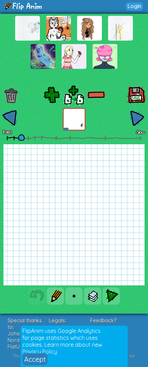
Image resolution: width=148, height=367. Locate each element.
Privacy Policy (39, 351)
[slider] (21, 137)
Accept (35, 359)
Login (134, 6)
